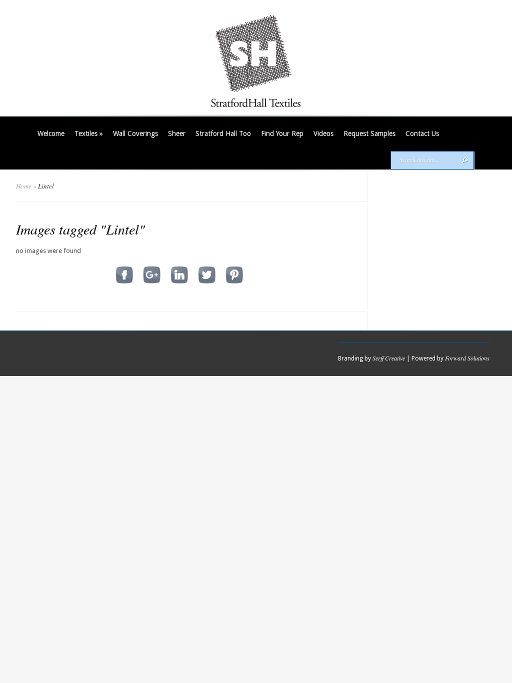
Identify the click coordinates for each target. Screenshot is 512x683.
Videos (324, 134)
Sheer (177, 134)
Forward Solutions (467, 358)
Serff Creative (388, 358)
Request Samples (370, 134)
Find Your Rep (282, 134)
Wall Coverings (135, 134)
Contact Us (422, 134)
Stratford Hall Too (223, 134)
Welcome (51, 134)
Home (24, 186)
